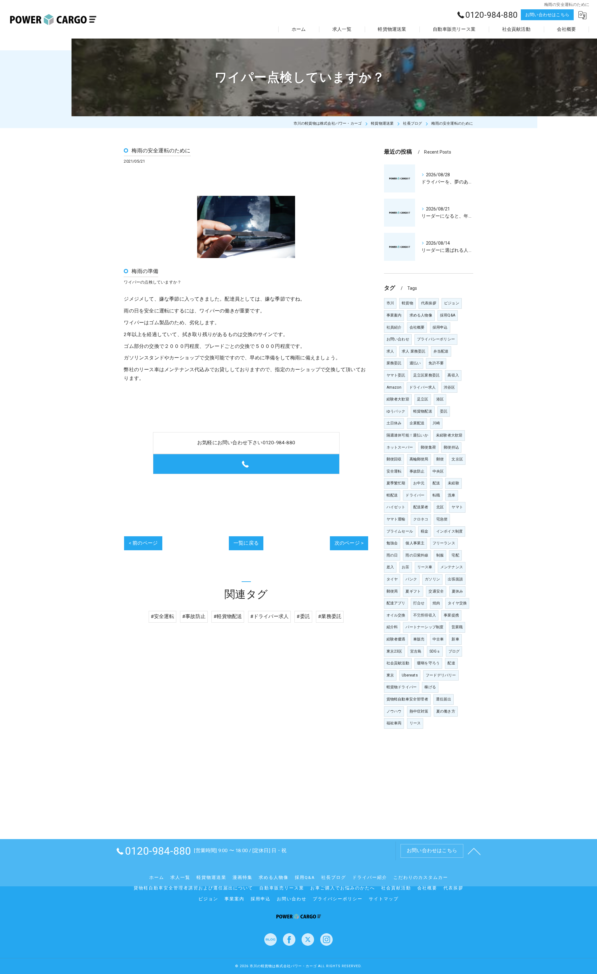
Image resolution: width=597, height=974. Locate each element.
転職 (436, 495)
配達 (451, 663)
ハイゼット (395, 507)
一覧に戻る (246, 543)
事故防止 (417, 471)
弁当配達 (441, 351)
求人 (390, 351)
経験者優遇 (395, 639)
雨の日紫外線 (416, 555)
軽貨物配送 (422, 411)
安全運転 (394, 471)
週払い (415, 363)
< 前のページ (143, 543)
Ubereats (410, 675)
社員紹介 (394, 327)
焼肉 (436, 603)
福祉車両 (394, 723)
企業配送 (417, 423)
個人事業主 (414, 543)
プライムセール (399, 531)
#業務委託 (329, 616)
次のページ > (349, 543)
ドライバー (414, 495)
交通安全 (436, 591)
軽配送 (392, 495)
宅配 (455, 555)
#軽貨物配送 (228, 616)
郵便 (440, 459)
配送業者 (420, 507)
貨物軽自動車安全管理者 (407, 699)
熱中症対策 (419, 711)
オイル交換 (395, 615)
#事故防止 (194, 616)
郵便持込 (451, 447)
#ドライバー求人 (269, 616)
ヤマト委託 (395, 375)
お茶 (405, 567)
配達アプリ (395, 603)
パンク (411, 579)
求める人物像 (421, 315)
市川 (390, 303)
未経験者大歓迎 (449, 435)
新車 (455, 639)
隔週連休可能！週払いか (407, 435)
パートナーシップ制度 (424, 627)
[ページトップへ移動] (474, 851)
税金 (424, 531)
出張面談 (455, 579)
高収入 (453, 375)
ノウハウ (394, 711)
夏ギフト (413, 591)
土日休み (394, 423)
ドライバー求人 (422, 387)
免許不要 (436, 363)
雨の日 (392, 555)
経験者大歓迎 (397, 399)
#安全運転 (162, 616)
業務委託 (394, 363)
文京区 (457, 459)
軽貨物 (407, 303)
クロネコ (420, 519)
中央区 (438, 471)
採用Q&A (447, 315)
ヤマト (457, 507)
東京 (390, 675)
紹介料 (392, 627)
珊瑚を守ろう (428, 663)
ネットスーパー (399, 447)
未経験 (453, 483)
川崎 (436, 423)
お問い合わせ (397, 339)
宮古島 (416, 651)
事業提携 (451, 615)
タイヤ (392, 579)
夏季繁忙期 (395, 483)
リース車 (425, 567)
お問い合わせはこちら (547, 14)
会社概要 (417, 327)
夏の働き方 (445, 711)
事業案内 (394, 315)
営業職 (457, 627)
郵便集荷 (428, 447)
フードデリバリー (441, 675)
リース (415, 723)
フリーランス (444, 543)
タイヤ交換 (457, 603)
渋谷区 (449, 387)
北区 (440, 507)
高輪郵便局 (419, 459)
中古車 (438, 639)
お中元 (419, 483)
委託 (443, 411)
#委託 (303, 616)
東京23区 (394, 651)
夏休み (457, 591)
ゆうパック (395, 411)
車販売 (419, 639)
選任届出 (443, 699)
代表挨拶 (428, 303)
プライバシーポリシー (436, 339)
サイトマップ (384, 898)
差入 (390, 567)
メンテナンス (451, 567)
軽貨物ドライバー (401, 687)
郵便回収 (394, 459)
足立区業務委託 (426, 375)
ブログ (454, 651)
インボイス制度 (449, 531)
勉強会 (392, 543)
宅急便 (442, 519)
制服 (440, 555)
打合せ (419, 603)
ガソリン (432, 579)
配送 (436, 483)
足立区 (422, 399)
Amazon (393, 387)
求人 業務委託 (413, 351)
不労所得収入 (424, 615)
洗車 (451, 495)
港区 (440, 399)
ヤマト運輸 (395, 519)
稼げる (430, 687)
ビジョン (451, 303)
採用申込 (440, 327)
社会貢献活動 (397, 663)
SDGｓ (435, 651)
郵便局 (392, 591)
